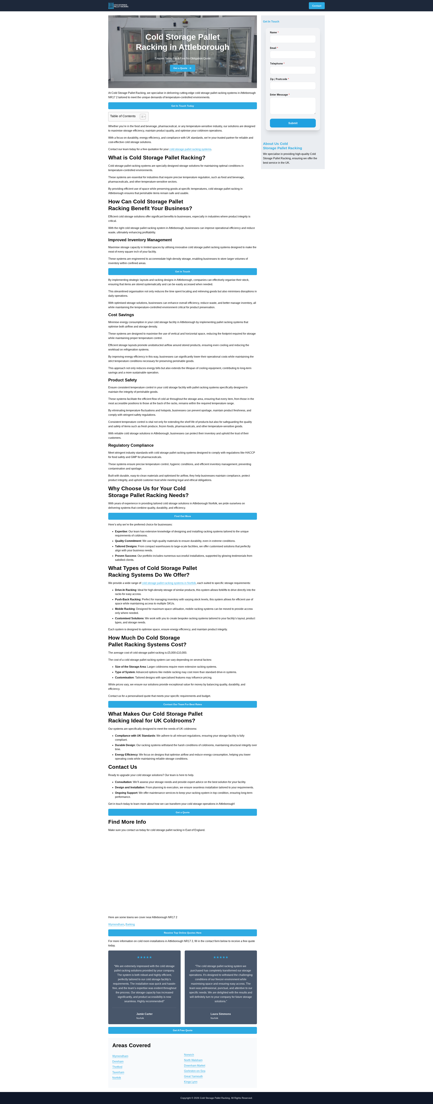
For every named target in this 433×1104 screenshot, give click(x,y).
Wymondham (116, 924)
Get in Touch (182, 271)
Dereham (117, 1061)
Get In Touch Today (182, 105)
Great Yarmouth (193, 1076)
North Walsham (193, 1060)
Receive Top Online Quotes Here (182, 932)
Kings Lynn (190, 1081)
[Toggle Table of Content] (141, 117)
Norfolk (116, 1077)
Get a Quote (180, 68)
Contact (316, 5)
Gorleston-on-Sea (194, 1071)
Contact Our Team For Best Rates (182, 704)
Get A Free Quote (182, 1030)
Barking (130, 924)
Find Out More (182, 516)
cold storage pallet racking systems (190, 149)
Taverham (118, 1072)
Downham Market (194, 1065)
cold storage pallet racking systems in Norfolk (169, 583)
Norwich (189, 1054)
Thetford (117, 1066)
